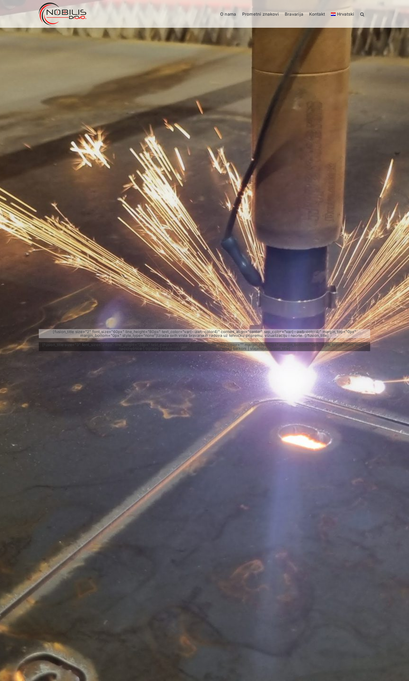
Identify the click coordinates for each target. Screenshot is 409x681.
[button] (362, 13)
